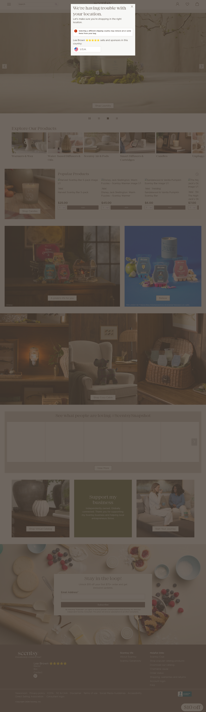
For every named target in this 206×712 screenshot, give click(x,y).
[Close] (132, 6)
